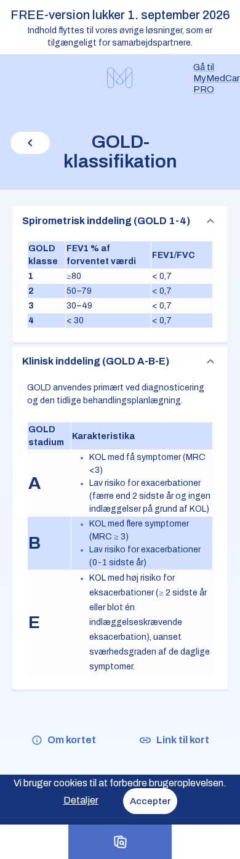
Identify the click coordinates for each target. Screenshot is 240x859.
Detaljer (80, 800)
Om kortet (71, 740)
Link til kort (182, 740)
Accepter (150, 801)
